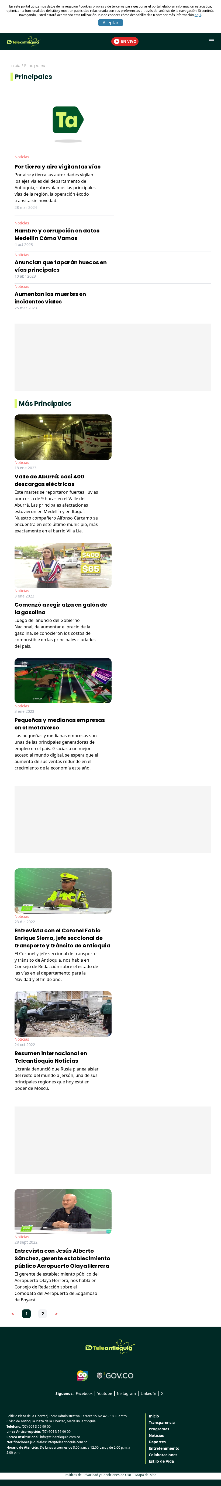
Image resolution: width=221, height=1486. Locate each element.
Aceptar (111, 23)
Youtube (104, 1393)
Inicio (15, 65)
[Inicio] (110, 1346)
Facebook (84, 1393)
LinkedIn (148, 1393)
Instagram (126, 1393)
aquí (198, 15)
